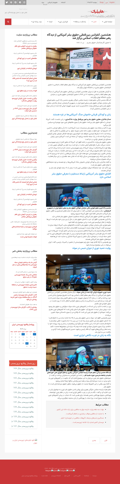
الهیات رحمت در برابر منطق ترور (27, 90)
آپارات (11, 2)
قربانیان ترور (63, 21)
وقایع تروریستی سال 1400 (23, 387)
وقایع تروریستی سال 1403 (23, 373)
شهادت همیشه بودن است (28, 237)
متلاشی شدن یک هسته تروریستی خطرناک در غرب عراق (25, 276)
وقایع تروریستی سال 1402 (23, 378)
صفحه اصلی (107, 21)
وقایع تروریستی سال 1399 (23, 392)
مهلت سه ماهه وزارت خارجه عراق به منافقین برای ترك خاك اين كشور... (79, 409)
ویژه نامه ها (44, 3)
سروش (20, 2)
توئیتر (7, 2)
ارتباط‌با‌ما (86, 476)
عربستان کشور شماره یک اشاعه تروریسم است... (87, 422)
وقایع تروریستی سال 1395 (23, 412)
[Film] (23, 441)
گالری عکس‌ (77, 476)
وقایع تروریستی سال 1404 (23, 368)
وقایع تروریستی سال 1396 (23, 407)
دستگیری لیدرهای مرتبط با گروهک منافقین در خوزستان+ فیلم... (82, 418)
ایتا (15, 2)
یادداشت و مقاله (80, 21)
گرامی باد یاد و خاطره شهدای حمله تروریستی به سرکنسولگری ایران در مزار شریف (24, 265)
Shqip (102, 2)
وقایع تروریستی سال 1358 (23, 421)
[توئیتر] (71, 471)
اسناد (50, 21)
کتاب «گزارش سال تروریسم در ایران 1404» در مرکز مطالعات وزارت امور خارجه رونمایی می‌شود (24, 297)
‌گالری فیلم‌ (67, 476)
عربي (106, 2)
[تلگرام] (49, 471)
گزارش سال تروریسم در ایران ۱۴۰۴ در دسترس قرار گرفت (25, 109)
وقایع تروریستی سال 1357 (23, 426)
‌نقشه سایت (44, 476)
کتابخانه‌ (63, 2)
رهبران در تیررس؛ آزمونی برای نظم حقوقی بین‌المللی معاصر (26, 47)
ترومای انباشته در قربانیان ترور (27, 68)
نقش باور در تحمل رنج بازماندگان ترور (24, 118)
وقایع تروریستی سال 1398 (23, 397)
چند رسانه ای (37, 21)
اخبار (94, 21)
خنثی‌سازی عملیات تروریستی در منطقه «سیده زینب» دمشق (24, 286)
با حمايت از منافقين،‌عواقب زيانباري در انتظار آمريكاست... (84, 413)
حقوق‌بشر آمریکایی (53, 2)
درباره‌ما (95, 476)
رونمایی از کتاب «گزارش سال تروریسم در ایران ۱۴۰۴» (23, 308)
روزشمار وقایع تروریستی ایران (23, 324)
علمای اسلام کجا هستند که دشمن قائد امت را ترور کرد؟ (24, 79)
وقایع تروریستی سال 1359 (23, 416)
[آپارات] (56, 471)
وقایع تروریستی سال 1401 (23, 383)
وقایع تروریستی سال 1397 (23, 402)
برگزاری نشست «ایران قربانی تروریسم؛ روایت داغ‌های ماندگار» (24, 99)
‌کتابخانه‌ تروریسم (56, 476)
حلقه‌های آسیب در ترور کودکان (27, 58)
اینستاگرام (24, 2)
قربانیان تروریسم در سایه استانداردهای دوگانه (24, 228)
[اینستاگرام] (64, 471)
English (112, 2)
